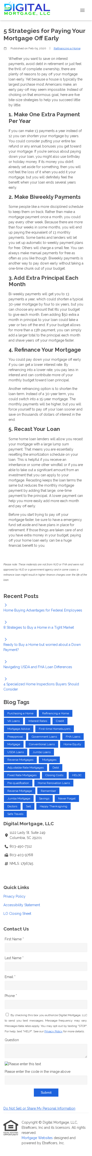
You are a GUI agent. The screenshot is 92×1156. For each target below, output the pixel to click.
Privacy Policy (14, 896)
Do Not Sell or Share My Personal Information (39, 1108)
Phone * (11, 996)
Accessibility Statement (21, 905)
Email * (10, 977)
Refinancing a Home (67, 48)
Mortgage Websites (38, 1138)
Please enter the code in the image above (37, 1072)
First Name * (14, 939)
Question (12, 1040)
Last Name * (14, 958)
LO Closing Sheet (17, 914)
